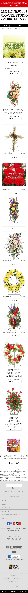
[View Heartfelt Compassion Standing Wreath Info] (14, 354)
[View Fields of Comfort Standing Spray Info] (14, 139)
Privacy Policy (6, 584)
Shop (8, 25)
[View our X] (17, 524)
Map (15, 591)
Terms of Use (14, 586)
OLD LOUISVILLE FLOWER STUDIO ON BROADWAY (14, 15)
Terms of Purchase (18, 584)
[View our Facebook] (8, 524)
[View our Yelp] (19, 524)
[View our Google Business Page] (11, 524)
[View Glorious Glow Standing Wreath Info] (14, 281)
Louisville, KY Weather (11, 578)
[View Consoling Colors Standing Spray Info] (14, 210)
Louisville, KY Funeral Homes (9, 573)
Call (5, 591)
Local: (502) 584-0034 (14, 539)
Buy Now (14, 73)
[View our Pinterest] (14, 524)
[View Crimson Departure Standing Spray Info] (14, 401)
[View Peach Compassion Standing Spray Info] (14, 94)
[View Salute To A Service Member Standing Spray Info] (14, 317)
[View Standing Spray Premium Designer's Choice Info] (14, 174)
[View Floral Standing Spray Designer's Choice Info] (14, 46)
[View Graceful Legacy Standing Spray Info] (14, 246)
